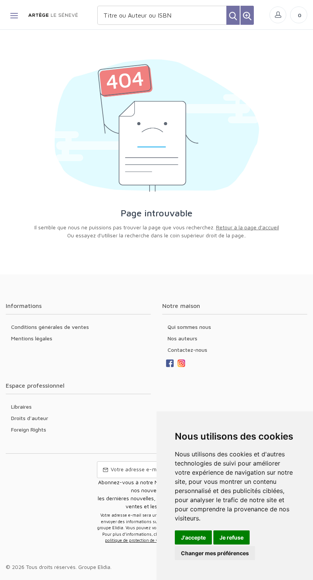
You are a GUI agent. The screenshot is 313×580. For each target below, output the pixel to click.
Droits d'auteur (29, 418)
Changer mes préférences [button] (215, 553)
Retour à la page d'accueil (247, 227)
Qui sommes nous (189, 327)
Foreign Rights (28, 429)
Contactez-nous (187, 349)
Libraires (21, 406)
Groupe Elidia (94, 567)
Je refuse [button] (231, 537)
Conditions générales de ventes (50, 327)
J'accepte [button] (193, 537)
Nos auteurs (182, 338)
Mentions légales (31, 338)
